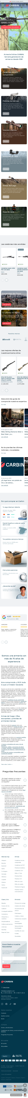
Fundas (4, 748)
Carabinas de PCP (20, 865)
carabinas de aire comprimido (16, 700)
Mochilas (4, 929)
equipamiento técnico (18, 748)
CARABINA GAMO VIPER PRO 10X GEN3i (8, 269)
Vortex (3, 885)
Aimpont (4, 860)
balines (21, 709)
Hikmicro (4, 876)
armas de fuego (18, 726)
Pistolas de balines (20, 868)
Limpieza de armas (20, 906)
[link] (14, 78)
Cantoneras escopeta (20, 918)
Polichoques (18, 913)
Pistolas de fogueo (20, 887)
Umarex (4, 882)
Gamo (3, 868)
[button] (13, 9)
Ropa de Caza (5, 932)
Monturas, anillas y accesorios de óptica (13, 747)
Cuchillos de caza (19, 931)
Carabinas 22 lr (19, 870)
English (23, 1077)
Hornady (4, 874)
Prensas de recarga (20, 903)
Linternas (4, 927)
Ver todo (3, 404)
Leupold (4, 879)
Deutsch (3, 1079)
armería (14, 725)
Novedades (18, 936)
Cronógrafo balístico (7, 911)
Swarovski (4, 887)
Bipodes (4, 903)
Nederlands (8, 1079)
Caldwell (4, 908)
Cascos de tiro (5, 906)
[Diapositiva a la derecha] (6, 280)
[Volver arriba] (25, 1090)
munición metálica (21, 737)
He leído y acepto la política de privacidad (13, 963)
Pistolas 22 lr (18, 878)
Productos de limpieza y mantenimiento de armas (13, 750)
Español (3, 1077)
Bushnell (4, 866)
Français (18, 1077)
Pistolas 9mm (18, 876)
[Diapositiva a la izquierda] (2, 280)
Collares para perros (7, 924)
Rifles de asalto (19, 884)
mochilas (9, 748)
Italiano (13, 1077)
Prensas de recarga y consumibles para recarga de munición (12, 753)
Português (8, 1077)
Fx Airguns (4, 871)
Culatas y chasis (19, 916)
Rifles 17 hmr (18, 873)
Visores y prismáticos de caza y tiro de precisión (12, 744)
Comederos (5, 914)
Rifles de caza (18, 881)
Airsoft (21, 702)
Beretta (4, 863)
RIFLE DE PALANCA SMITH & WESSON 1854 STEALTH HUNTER (7, 378)
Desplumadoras (6, 921)
